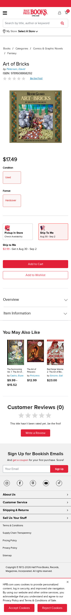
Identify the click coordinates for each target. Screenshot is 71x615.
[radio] (18, 231)
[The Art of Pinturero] (35, 352)
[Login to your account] (59, 13)
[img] (14, 78)
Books (7, 48)
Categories (22, 48)
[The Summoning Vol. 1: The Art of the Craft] (15, 352)
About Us (9, 494)
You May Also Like (21, 332)
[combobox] (35, 23)
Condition (8, 167)
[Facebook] (20, 483)
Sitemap (7, 555)
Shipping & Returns (16, 510)
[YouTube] (46, 483)
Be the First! (36, 78)
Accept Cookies (19, 608)
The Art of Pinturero (31, 370)
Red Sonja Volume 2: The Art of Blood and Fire (55, 370)
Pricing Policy (10, 540)
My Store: (11, 31)
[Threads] (33, 483)
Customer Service (15, 502)
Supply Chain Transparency (17, 532)
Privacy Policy (10, 547)
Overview (11, 300)
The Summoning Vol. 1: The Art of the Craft (14, 370)
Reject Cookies (52, 608)
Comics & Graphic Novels (48, 48)
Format (6, 190)
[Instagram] (7, 483)
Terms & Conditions (13, 525)
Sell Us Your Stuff (15, 518)
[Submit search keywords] (63, 23)
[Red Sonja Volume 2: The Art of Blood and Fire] (55, 352)
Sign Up (59, 469)
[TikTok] (59, 483)
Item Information (17, 313)
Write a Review (35, 433)
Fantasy (11, 53)
